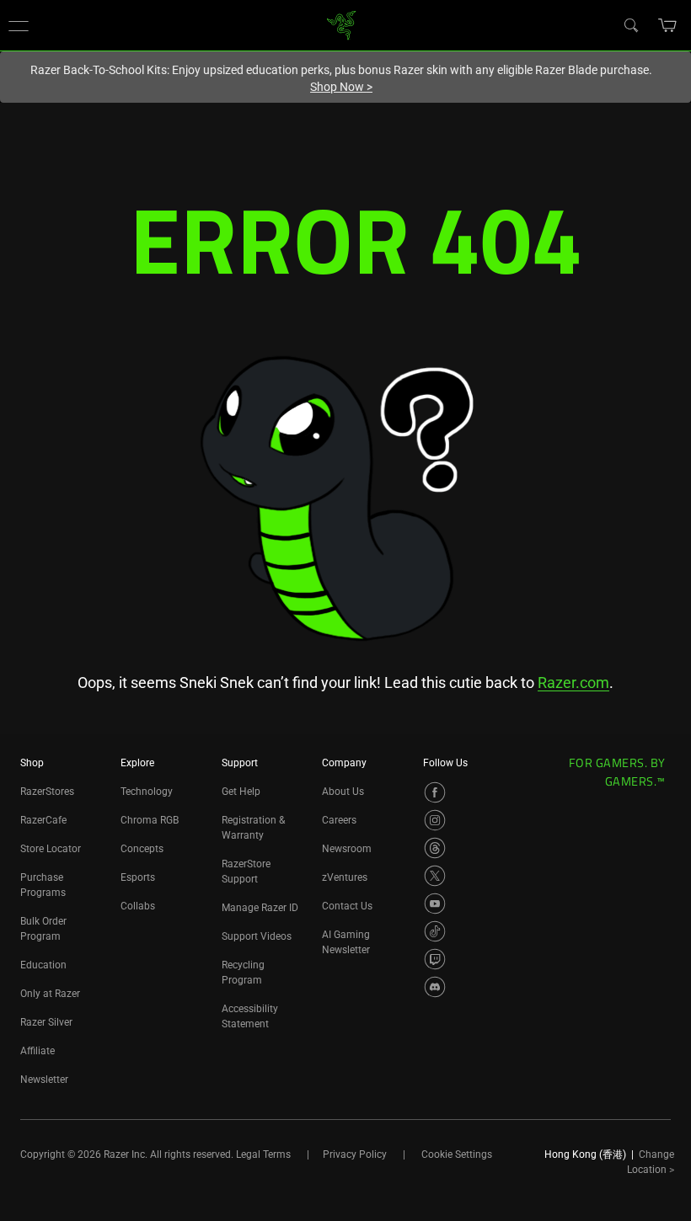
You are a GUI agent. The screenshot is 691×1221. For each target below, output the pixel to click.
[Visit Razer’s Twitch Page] (435, 959)
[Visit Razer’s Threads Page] (435, 848)
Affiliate (37, 1051)
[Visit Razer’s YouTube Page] (435, 903)
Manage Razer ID (260, 908)
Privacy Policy (355, 1154)
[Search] (630, 24)
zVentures (344, 877)
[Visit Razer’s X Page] (435, 876)
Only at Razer (50, 994)
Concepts (142, 849)
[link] (341, 24)
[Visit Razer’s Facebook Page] (435, 792)
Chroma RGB (150, 820)
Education (43, 965)
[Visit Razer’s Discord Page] (435, 987)
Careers (339, 820)
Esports (138, 877)
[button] (18, 25)
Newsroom (347, 849)
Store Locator (50, 849)
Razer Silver (46, 1022)
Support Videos (257, 936)
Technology (147, 791)
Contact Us (347, 906)
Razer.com (573, 682)
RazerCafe (43, 820)
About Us (343, 791)
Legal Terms (263, 1154)
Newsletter (44, 1079)
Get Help (241, 791)
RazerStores (47, 791)
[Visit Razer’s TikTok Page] (435, 931)
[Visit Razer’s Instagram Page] (435, 820)
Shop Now (341, 86)
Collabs (138, 906)
